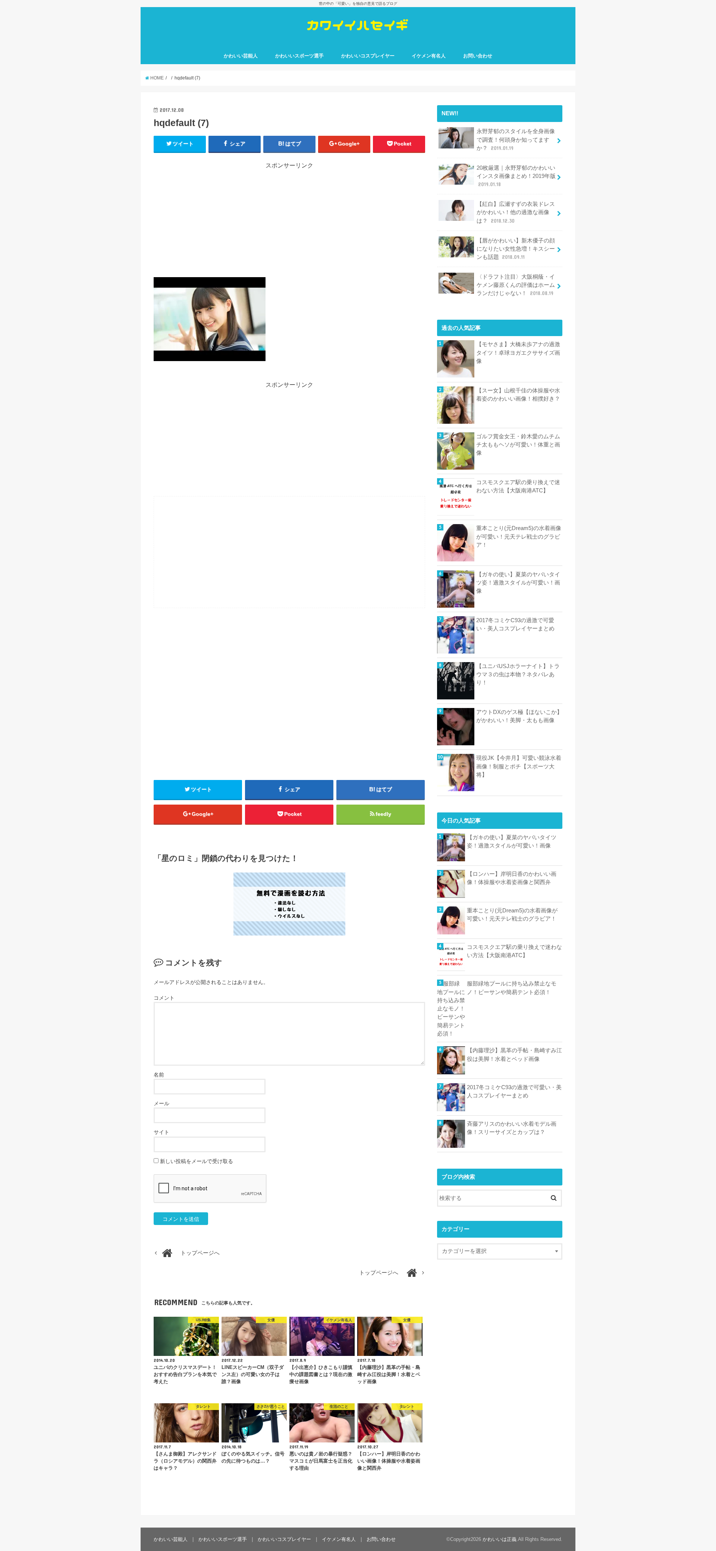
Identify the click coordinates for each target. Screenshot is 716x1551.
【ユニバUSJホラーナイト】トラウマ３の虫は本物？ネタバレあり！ (518, 674)
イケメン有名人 (429, 56)
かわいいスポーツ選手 (299, 56)
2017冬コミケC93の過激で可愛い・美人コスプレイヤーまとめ (515, 624)
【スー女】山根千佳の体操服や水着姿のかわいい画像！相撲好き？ (518, 395)
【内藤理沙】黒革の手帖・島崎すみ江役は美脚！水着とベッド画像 (514, 1054)
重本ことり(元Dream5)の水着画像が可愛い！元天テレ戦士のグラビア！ (518, 536)
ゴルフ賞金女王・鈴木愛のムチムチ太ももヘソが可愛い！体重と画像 (518, 444)
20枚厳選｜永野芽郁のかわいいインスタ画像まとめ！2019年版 (516, 176)
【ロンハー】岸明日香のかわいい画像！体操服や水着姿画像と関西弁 (511, 878)
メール (161, 1103)
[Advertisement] (289, 222)
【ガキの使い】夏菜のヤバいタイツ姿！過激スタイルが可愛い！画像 (518, 582)
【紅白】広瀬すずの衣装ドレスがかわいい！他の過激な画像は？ (516, 212)
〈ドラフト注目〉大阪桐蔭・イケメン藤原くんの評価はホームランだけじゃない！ (516, 285)
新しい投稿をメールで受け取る (196, 1161)
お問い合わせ (477, 56)
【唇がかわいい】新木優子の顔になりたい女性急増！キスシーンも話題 (516, 249)
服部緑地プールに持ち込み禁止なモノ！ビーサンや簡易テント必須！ (511, 988)
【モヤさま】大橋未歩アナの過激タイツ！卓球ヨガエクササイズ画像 (518, 352)
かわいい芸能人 (241, 56)
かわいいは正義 (499, 1539)
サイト (161, 1132)
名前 (159, 1075)
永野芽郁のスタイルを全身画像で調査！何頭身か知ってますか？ (516, 139)
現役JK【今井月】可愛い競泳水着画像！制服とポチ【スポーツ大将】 (518, 766)
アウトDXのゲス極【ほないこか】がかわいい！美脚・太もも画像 (519, 716)
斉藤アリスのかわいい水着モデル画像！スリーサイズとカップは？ (511, 1128)
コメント (164, 998)
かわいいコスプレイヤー (368, 56)
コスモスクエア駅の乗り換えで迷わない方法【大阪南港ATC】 (518, 486)
